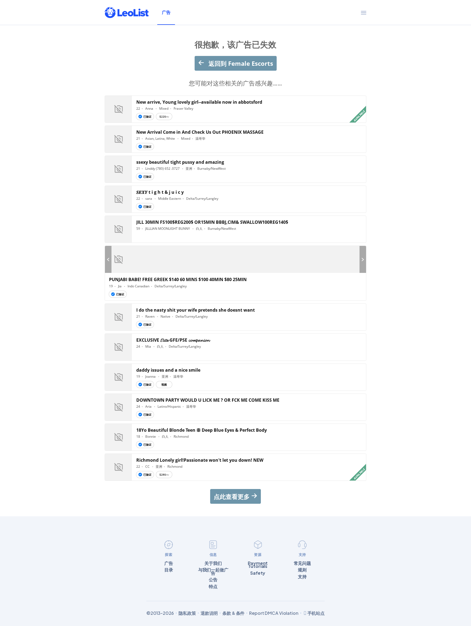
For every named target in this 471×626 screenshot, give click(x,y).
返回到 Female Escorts (240, 63)
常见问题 (302, 563)
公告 (213, 579)
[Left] (108, 259)
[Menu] (363, 12)
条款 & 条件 (233, 613)
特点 (213, 586)
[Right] (363, 259)
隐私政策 (187, 613)
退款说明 (209, 613)
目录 (168, 569)
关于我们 (213, 563)
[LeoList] (127, 12)
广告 (166, 12)
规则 (302, 569)
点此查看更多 (232, 496)
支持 (302, 576)
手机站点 (316, 613)
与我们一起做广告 (213, 571)
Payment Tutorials (258, 565)
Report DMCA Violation (273, 613)
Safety (257, 573)
